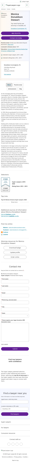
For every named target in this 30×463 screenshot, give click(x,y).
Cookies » (25, 457)
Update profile (15, 252)
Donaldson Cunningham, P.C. (19, 28)
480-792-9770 (16, 33)
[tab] (9, 85)
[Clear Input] (26, 402)
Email (3, 293)
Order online (15, 257)
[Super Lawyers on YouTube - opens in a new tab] (17, 444)
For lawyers (5, 428)
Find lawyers (15, 414)
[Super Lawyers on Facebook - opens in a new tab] (8, 444)
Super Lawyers (6, 422)
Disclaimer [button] (4, 344)
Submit (15, 349)
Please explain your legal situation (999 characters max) (13, 321)
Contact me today (16, 38)
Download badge (15, 248)
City (2, 307)
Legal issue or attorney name (9, 399)
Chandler (13, 9)
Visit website (7, 74)
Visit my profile (8, 214)
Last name (4, 286)
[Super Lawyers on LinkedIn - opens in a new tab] (21, 444)
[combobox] (14, 402)
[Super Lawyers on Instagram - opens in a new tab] (13, 444)
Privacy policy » (18, 457)
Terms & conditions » (7, 457)
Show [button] (14, 202)
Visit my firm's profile (10, 216)
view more (10, 44)
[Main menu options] (3, 5)
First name (4, 279)
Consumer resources (8, 433)
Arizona (8, 9)
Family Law (3, 9)
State (3, 313)
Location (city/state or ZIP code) (9, 406)
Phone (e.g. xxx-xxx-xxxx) (8, 300)
